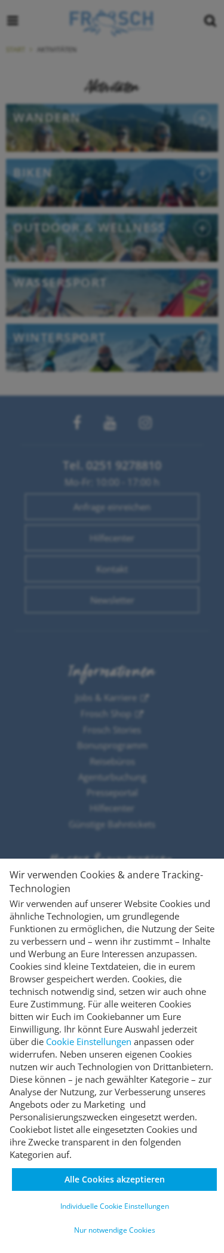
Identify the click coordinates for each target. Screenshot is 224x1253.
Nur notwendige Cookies (114, 1230)
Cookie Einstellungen (88, 1041)
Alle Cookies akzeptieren (115, 1179)
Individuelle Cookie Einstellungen (114, 1206)
